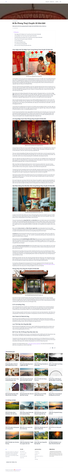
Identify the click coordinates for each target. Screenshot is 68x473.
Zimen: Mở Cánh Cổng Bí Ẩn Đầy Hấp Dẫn (40, 443)
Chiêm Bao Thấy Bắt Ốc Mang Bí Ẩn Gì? (55, 413)
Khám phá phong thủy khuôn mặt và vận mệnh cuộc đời (26, 379)
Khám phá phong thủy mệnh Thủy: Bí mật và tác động (11, 394)
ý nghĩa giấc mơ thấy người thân (34, 343)
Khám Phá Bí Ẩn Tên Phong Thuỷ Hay (40, 379)
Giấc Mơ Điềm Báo (23, 456)
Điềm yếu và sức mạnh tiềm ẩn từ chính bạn (26, 428)
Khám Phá (22, 457)
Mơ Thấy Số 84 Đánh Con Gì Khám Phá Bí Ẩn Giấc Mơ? (55, 443)
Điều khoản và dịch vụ (39, 456)
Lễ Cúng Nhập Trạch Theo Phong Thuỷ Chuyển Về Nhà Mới (26, 35)
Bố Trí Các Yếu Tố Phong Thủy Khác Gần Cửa (23, 45)
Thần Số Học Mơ (23, 452)
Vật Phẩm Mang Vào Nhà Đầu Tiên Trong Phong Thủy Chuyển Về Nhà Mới (28, 37)
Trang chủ (47, 1)
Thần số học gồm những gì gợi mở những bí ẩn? (12, 428)
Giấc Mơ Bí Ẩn (15, 20)
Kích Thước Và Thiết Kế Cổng (20, 42)
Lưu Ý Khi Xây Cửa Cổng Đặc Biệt (21, 43)
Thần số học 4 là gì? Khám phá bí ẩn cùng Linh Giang (26, 413)
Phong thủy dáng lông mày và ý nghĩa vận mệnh (26, 364)
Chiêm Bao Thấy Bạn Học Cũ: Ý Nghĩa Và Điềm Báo (41, 428)
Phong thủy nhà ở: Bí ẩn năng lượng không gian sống (12, 379)
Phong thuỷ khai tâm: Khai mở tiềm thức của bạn (27, 394)
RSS (35, 457)
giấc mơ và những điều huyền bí (48, 264)
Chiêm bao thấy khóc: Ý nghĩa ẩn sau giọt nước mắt (26, 443)
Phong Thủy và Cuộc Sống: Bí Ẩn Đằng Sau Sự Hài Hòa (55, 394)
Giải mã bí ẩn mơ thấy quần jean (55, 428)
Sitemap (36, 459)
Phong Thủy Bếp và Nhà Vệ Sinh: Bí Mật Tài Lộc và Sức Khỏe (11, 364)
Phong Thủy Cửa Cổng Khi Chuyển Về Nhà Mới (23, 39)
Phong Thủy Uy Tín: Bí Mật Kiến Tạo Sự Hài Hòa (40, 394)
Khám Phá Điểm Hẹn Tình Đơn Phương (12, 443)
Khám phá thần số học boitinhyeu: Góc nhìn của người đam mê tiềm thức (11, 413)
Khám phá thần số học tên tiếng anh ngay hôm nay (40, 413)
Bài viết (57, 1)
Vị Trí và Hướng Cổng (18, 40)
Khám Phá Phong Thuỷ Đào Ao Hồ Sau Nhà (41, 364)
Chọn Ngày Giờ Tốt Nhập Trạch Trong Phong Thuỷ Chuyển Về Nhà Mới (28, 34)
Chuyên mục (52, 1)
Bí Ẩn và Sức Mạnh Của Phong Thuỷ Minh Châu (55, 364)
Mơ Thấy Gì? (22, 451)
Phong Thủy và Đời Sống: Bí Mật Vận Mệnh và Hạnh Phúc (55, 379)
